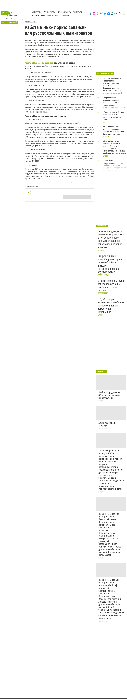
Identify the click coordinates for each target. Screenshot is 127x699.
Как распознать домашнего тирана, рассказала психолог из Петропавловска (113, 101)
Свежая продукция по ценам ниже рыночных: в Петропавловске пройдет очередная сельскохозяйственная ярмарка (111, 239)
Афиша (43, 15)
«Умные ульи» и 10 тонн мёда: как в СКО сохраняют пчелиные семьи (113, 116)
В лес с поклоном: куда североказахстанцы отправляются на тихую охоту (111, 285)
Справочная (65, 15)
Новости (37, 12)
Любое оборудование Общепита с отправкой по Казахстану (110, 395)
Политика (80, 12)
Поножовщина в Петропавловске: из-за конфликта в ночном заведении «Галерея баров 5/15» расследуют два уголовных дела (114, 166)
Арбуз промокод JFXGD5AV (106, 424)
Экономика (65, 12)
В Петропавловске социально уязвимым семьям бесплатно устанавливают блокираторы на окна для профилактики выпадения (114, 147)
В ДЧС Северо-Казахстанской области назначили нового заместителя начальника (111, 306)
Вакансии (57, 15)
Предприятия (35, 15)
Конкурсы (50, 15)
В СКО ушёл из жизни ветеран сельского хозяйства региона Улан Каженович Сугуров (113, 130)
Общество (50, 12)
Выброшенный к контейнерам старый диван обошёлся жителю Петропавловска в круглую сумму (110, 264)
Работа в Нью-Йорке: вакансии (39, 63)
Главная (3, 19)
